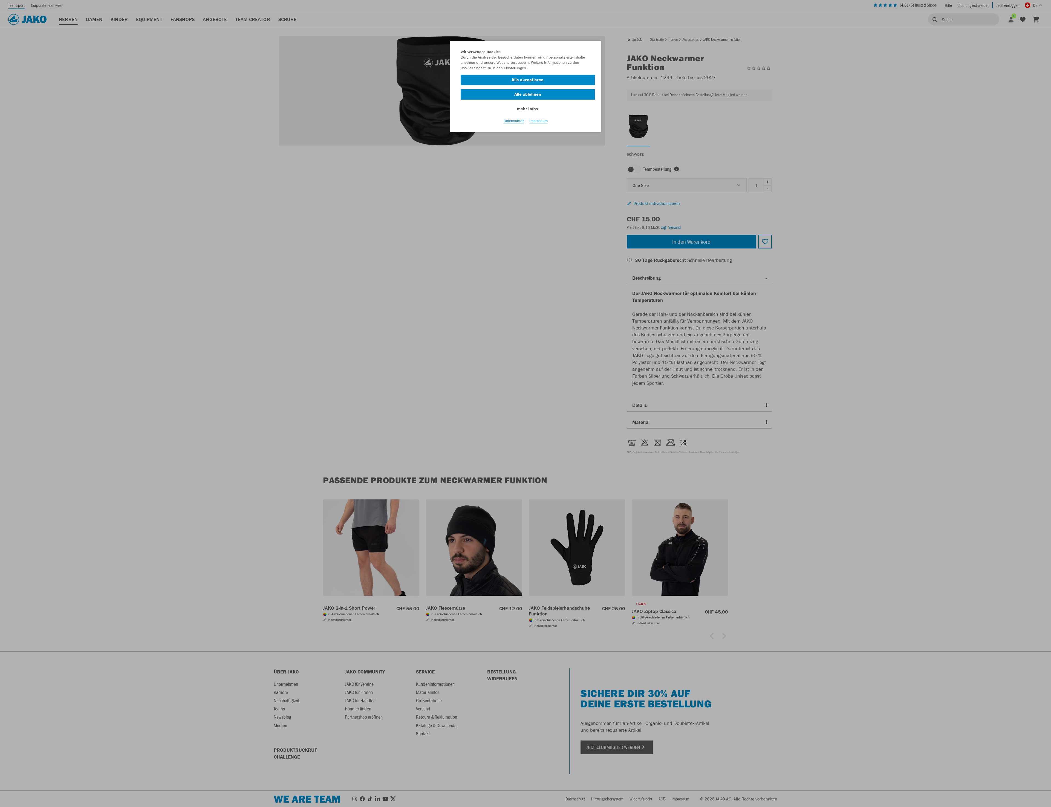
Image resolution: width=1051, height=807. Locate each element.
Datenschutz (514, 120)
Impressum (538, 120)
